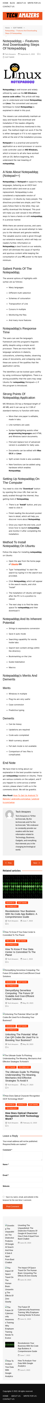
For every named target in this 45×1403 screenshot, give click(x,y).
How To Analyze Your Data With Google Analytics (27, 1363)
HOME (5, 3)
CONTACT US (8, 7)
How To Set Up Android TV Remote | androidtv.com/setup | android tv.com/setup (21, 799)
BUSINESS (10, 903)
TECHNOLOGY (11, 906)
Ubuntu (14, 564)
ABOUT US (21, 3)
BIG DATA (10, 941)
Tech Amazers (10, 54)
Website (6, 1186)
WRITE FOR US (34, 3)
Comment (7, 1150)
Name (6, 1164)
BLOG (12, 3)
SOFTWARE (9, 57)
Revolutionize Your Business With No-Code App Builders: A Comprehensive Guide (21, 914)
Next (35, 863)
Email (6, 1175)
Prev (10, 863)
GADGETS (22, 1104)
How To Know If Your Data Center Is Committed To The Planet (20, 952)
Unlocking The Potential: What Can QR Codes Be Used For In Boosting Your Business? (21, 1037)
